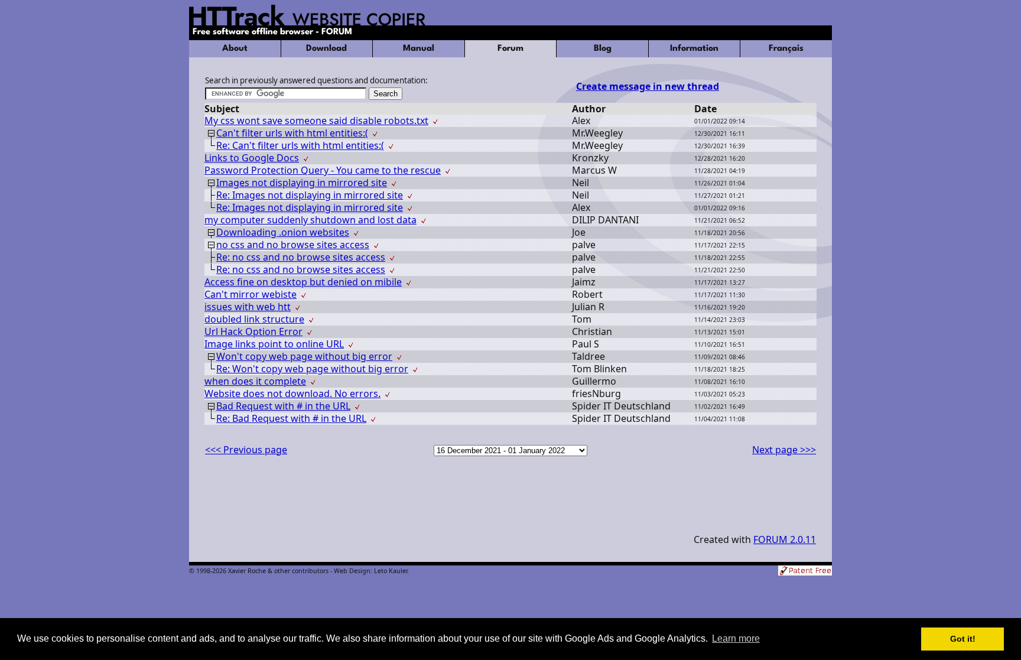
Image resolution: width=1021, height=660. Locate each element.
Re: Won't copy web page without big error (312, 368)
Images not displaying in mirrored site (301, 182)
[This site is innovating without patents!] (805, 571)
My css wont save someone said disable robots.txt (316, 120)
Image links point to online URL (274, 343)
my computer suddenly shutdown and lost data (310, 219)
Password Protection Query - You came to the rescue (322, 170)
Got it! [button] (963, 638)
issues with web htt (247, 306)
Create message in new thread (647, 86)
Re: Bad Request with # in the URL (291, 418)
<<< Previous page (246, 449)
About (235, 48)
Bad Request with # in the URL (283, 405)
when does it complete (255, 381)
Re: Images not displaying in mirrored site (309, 194)
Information (694, 48)
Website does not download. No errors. (292, 393)
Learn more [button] (736, 638)
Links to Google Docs (251, 157)
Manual (418, 48)
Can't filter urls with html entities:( (292, 132)
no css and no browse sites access (292, 244)
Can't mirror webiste (250, 294)
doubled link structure (254, 319)
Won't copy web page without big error (304, 356)
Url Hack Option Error (253, 331)
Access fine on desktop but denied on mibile (303, 281)
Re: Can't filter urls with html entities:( (300, 145)
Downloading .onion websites (282, 232)
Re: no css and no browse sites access (300, 257)
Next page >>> (784, 449)
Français (786, 48)
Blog (603, 48)
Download (326, 48)
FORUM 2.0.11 (784, 539)
